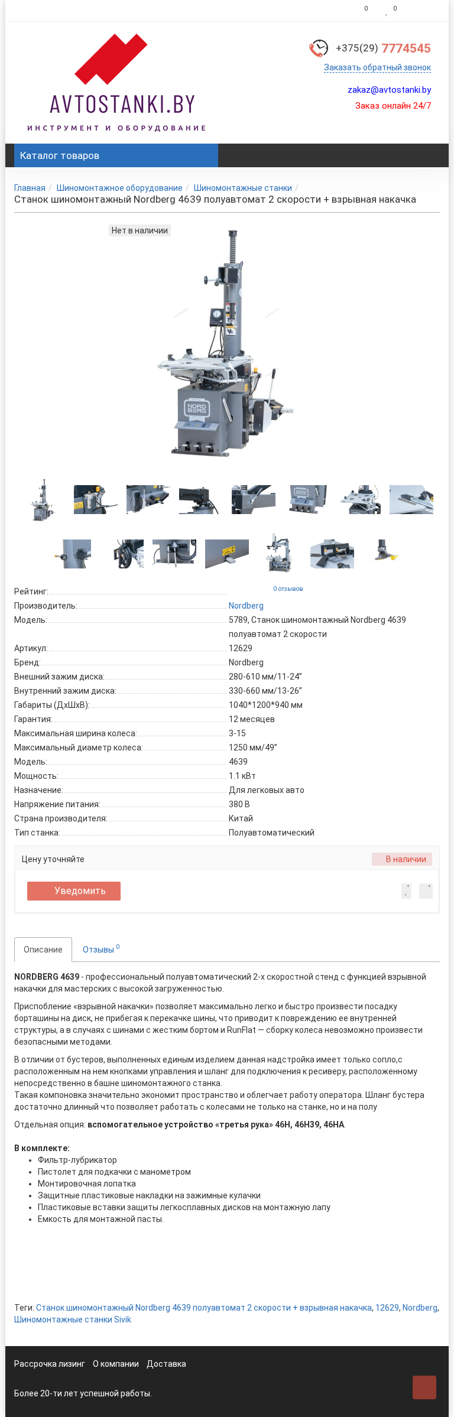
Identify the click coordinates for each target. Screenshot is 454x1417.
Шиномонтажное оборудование (120, 188)
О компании (116, 1364)
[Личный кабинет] (421, 10)
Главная (30, 188)
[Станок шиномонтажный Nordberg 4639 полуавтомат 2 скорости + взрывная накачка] (43, 500)
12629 (387, 1307)
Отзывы (101, 948)
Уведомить (80, 890)
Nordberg (420, 1307)
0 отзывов (288, 589)
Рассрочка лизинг (49, 1364)
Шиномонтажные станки (243, 188)
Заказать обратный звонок (377, 67)
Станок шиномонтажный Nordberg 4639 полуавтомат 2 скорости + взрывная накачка (204, 1307)
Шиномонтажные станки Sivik (72, 1319)
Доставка (166, 1364)
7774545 (383, 48)
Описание (43, 949)
